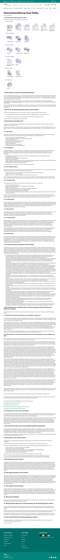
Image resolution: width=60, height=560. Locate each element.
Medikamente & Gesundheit (8, 535)
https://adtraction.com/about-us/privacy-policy (11, 404)
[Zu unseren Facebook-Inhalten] (53, 557)
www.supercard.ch (7, 456)
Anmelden (46, 4)
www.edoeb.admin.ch (50, 514)
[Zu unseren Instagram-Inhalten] (51, 557)
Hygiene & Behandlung (7, 543)
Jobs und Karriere (30, 1)
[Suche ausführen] (41, 5)
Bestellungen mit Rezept (22, 1)
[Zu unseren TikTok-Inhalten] (49, 557)
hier (52, 364)
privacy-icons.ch (21, 19)
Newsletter (23, 541)
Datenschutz (24, 545)
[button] (53, 1)
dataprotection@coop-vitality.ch (19, 118)
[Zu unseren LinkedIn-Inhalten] (55, 557)
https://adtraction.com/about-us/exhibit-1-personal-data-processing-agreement (17, 406)
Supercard (23, 539)
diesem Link (6, 363)
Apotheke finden (7, 1)
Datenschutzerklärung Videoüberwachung (12, 297)
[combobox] (26, 5)
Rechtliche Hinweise (25, 547)
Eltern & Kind (6, 541)
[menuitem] (8, 8)
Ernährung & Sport (7, 539)
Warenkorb (53, 4)
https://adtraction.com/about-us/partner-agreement (12, 402)
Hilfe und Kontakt (24, 535)
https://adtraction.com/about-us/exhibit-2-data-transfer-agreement (14, 408)
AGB (22, 543)
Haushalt (5, 545)
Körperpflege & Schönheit (8, 537)
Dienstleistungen (14, 1)
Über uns (23, 537)
